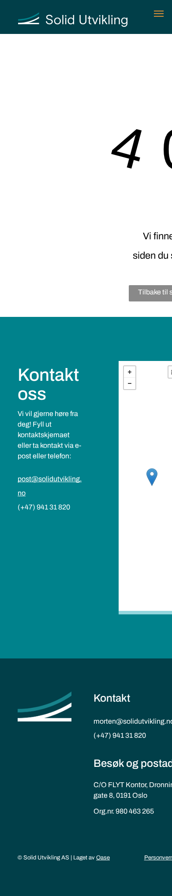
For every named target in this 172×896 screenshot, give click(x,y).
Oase (103, 858)
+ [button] (129, 372)
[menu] (159, 13)
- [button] (129, 383)
